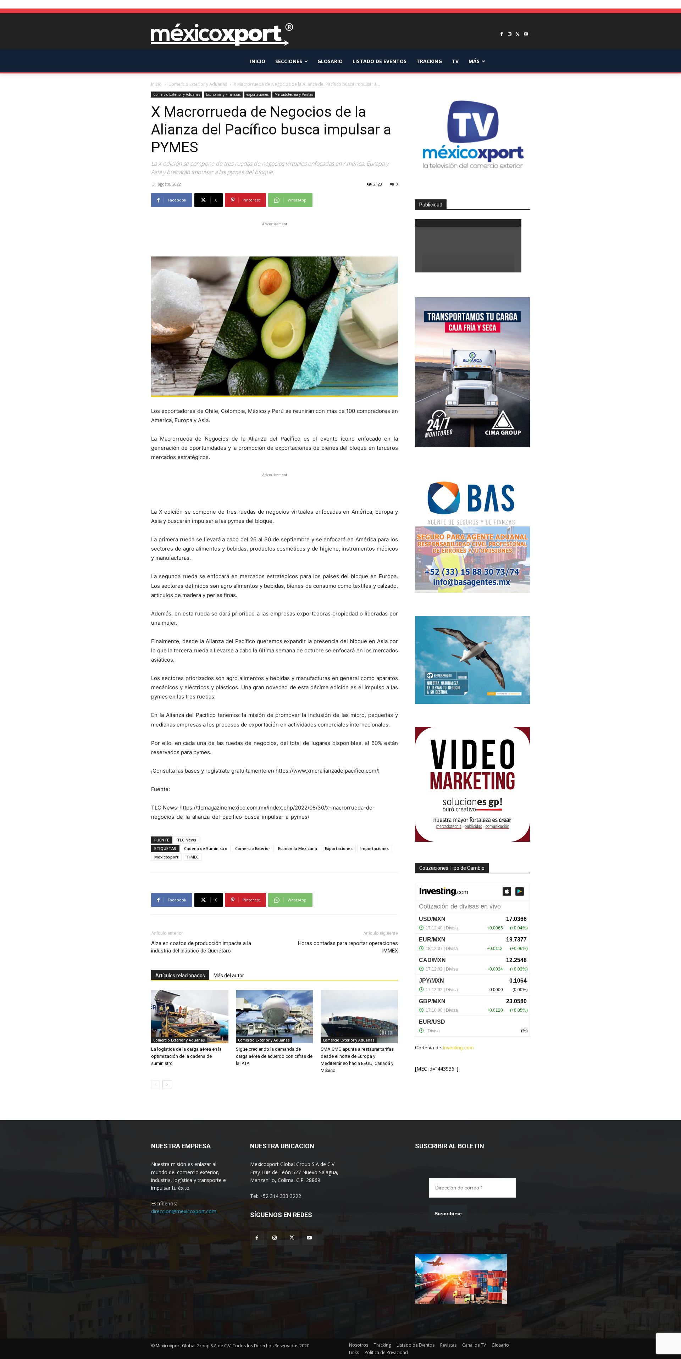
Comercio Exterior (252, 848)
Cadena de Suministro (205, 848)
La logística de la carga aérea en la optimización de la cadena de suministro (186, 1056)
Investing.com (458, 1047)
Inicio (156, 84)
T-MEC (192, 857)
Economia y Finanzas (223, 94)
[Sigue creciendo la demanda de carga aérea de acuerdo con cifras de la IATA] (274, 1016)
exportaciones (257, 94)
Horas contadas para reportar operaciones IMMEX (348, 947)
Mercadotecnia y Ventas (294, 94)
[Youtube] (526, 35)
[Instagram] (510, 35)
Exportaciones (339, 848)
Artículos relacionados (180, 975)
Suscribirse (448, 1213)
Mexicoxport (166, 857)
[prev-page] (155, 1084)
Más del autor (229, 975)
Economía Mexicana (297, 848)
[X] (518, 35)
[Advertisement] (275, 238)
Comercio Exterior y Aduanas (197, 84)
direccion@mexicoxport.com (183, 1211)
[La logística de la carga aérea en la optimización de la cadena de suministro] (189, 1016)
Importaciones (374, 848)
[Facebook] (502, 35)
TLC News (186, 840)
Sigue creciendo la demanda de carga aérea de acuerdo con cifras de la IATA (274, 1056)
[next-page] (166, 1084)
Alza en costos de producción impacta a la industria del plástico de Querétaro (201, 947)
